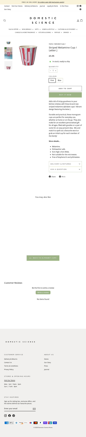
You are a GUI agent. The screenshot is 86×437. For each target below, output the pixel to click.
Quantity (54, 67)
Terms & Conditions (11, 366)
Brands (66, 32)
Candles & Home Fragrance (25, 32)
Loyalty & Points (52, 6)
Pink (52, 80)
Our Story (7, 9)
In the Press (64, 6)
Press (46, 366)
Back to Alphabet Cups (44, 258)
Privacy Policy (9, 369)
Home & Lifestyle (48, 29)
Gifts (37, 29)
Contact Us (8, 362)
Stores (46, 359)
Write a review (43, 292)
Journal (42, 6)
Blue (59, 80)
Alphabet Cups (59, 44)
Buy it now (65, 95)
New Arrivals (27, 29)
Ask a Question (59, 169)
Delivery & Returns (31, 6)
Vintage (57, 32)
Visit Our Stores (17, 6)
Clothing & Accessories (67, 29)
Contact (7, 6)
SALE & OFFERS (14, 29)
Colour (53, 76)
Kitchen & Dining (45, 32)
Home (51, 44)
